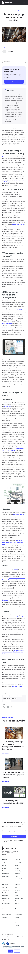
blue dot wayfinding (18, 224)
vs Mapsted (5, 917)
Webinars (17, 901)
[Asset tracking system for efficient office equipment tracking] (14, 764)
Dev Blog (4, 892)
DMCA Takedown (21, 936)
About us (17, 912)
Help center (18, 892)
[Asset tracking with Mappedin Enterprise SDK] (14, 792)
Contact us (18, 890)
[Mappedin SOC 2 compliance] (3, 943)
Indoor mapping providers (9, 157)
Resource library (19, 898)
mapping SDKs (18, 309)
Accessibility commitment (8, 936)
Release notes (6, 903)
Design (4, 865)
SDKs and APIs (6, 876)
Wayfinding (18, 873)
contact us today (17, 686)
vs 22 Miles (5, 912)
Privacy (4, 939)
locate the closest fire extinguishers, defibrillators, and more (13, 651)
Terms (8, 939)
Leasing (17, 876)
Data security (18, 920)
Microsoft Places (19, 879)
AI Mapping (5, 863)
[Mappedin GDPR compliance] (7, 943)
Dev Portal (5, 895)
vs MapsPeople (6, 914)
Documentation (6, 898)
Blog (16, 887)
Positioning (18, 871)
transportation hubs (18, 616)
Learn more (10, 947)
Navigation (5, 873)
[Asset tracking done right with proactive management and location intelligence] (14, 733)
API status (5, 887)
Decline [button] (17, 951)
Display (4, 868)
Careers (17, 917)
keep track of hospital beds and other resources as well (12, 542)
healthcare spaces (18, 514)
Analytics (17, 865)
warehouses (7, 406)
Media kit (17, 895)
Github (4, 901)
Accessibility (18, 863)
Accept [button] (10, 951)
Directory (17, 868)
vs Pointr (4, 920)
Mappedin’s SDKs (7, 323)
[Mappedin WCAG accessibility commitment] (12, 944)
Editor (4, 871)
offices (16, 569)
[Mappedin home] (7, 3)
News (16, 922)
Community (5, 890)
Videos (17, 903)
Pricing (17, 925)
